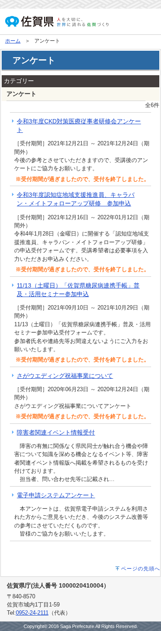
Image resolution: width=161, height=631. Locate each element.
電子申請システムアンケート (56, 495)
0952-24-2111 (32, 613)
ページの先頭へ (140, 568)
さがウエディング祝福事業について (65, 375)
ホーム (13, 41)
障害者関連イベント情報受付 (56, 432)
